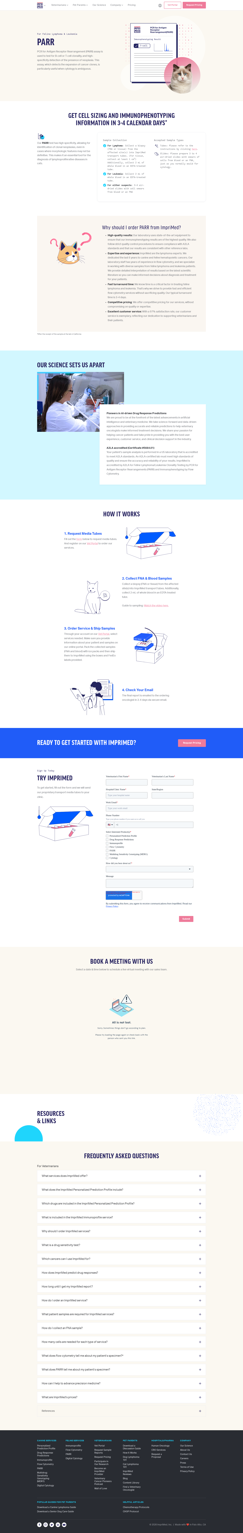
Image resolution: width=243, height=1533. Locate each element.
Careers (184, 1458)
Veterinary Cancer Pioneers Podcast (103, 1481)
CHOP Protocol (131, 1511)
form (79, 539)
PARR (40, 1468)
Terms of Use (187, 1467)
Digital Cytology (45, 1485)
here (194, 149)
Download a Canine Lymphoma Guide (56, 1507)
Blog (125, 1478)
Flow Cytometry (45, 1464)
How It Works (130, 1453)
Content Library (131, 1483)
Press (183, 1463)
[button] (41, 5)
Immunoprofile (44, 1460)
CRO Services (158, 1450)
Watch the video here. (156, 605)
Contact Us (186, 1454)
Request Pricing (194, 5)
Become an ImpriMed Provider (100, 1471)
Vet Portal (173, 5)
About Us (185, 1450)
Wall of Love (100, 1488)
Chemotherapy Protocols (136, 1507)
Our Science (99, 5)
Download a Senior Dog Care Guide (55, 1511)
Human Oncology (160, 1446)
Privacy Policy (187, 1471)
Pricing (132, 5)
